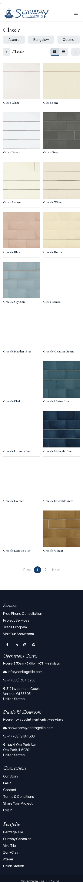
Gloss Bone (50, 102)
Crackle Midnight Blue (57, 451)
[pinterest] (33, 644)
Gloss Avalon (12, 202)
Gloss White (11, 102)
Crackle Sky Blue (14, 302)
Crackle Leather (13, 501)
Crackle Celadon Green (58, 351)
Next (56, 569)
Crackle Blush (12, 252)
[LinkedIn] (16, 644)
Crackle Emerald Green (58, 501)
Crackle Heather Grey (17, 351)
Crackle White (52, 202)
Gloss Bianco (11, 152)
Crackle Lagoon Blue (16, 550)
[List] (63, 52)
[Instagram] (24, 644)
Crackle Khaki (12, 401)
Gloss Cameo (52, 302)
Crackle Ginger (53, 550)
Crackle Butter (52, 252)
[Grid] (54, 52)
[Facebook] (7, 644)
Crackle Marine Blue (56, 401)
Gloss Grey (50, 152)
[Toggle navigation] (76, 13)
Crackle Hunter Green (17, 451)
